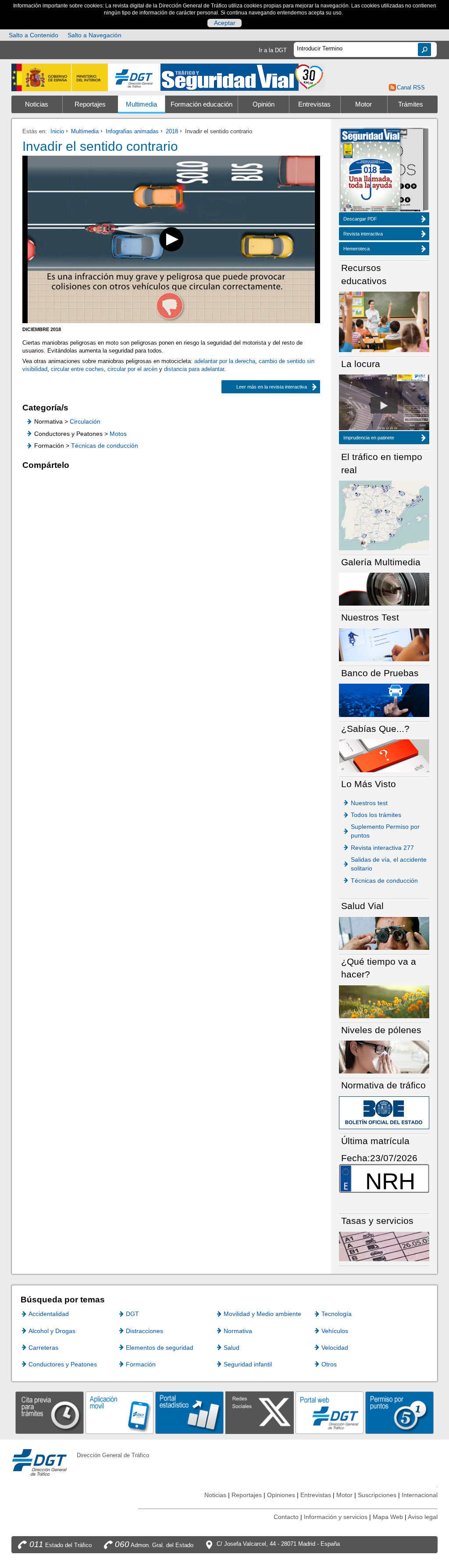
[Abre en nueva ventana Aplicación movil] (120, 1412)
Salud (231, 1347)
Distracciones (144, 1330)
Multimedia (141, 104)
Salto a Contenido (33, 35)
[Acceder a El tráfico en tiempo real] (384, 515)
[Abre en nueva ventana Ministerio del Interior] (59, 77)
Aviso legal (423, 1516)
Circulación (85, 421)
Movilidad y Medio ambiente (262, 1313)
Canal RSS (411, 87)
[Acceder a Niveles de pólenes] (384, 1056)
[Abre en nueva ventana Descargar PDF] (370, 171)
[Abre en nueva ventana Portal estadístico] (189, 1412)
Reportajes (90, 104)
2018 (172, 131)
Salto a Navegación (94, 35)
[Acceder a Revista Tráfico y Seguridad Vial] (242, 76)
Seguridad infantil (248, 1364)
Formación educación (201, 104)
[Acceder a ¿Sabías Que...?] (384, 755)
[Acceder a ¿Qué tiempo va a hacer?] (384, 1001)
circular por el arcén (132, 369)
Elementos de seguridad (159, 1347)
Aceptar (224, 22)
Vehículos (334, 1330)
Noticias (36, 104)
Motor (363, 104)
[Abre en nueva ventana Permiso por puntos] (399, 1412)
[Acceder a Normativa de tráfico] (384, 1112)
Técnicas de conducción (104, 445)
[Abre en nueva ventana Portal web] (330, 1412)
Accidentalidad (49, 1313)
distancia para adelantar (194, 369)
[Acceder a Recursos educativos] (384, 321)
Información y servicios (335, 1516)
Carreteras (43, 1347)
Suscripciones (377, 1494)
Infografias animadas (132, 131)
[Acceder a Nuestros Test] (384, 644)
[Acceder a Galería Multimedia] (384, 588)
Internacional (420, 1494)
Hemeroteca (356, 248)
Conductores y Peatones (63, 1364)
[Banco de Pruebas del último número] (384, 699)
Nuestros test (369, 802)
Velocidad (334, 1347)
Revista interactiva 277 (382, 847)
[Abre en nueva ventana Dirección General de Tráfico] (134, 77)
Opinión (263, 104)
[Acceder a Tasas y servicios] (384, 1246)
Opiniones (281, 1494)
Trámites (410, 104)
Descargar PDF (360, 218)
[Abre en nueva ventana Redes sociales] (259, 1412)
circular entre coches (77, 369)
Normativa (238, 1330)
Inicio (57, 131)
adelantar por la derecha (224, 361)
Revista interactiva (363, 233)
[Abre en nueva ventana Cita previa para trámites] (49, 1412)
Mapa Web (388, 1516)
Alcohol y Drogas (52, 1330)
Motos (118, 433)
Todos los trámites (376, 814)
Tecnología (336, 1313)
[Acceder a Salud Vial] (384, 933)
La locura (384, 405)
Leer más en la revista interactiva (264, 386)
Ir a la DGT (273, 50)
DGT (132, 1313)
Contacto (286, 1516)
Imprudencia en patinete (368, 437)
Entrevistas (314, 104)
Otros (329, 1364)
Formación (141, 1364)
